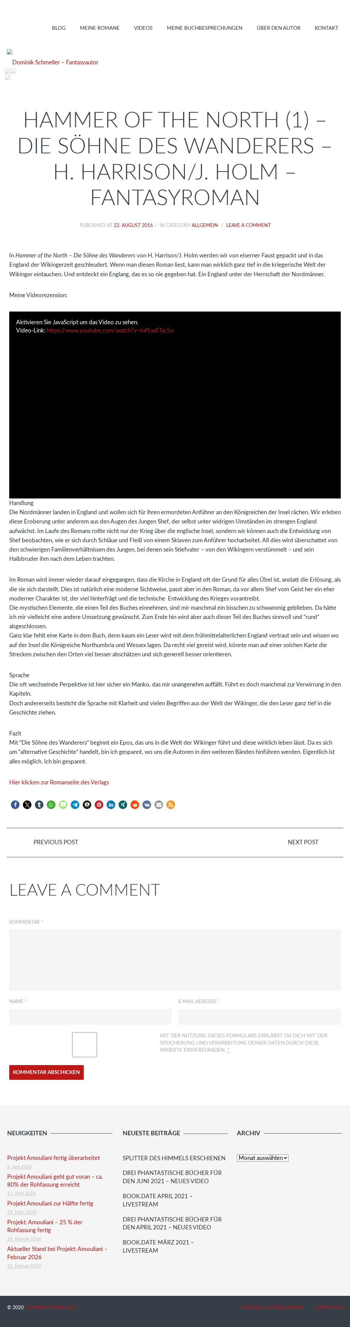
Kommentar (26, 922)
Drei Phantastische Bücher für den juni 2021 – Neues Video (172, 1177)
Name (18, 1001)
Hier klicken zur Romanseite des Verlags (59, 782)
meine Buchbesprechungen (204, 28)
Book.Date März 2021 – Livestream (158, 1247)
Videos (143, 28)
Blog (59, 28)
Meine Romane (100, 28)
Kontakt (326, 28)
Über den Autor (278, 28)
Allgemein (205, 225)
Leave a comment (248, 225)
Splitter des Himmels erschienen (174, 1158)
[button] (15, 804)
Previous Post (55, 842)
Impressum (329, 1307)
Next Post (304, 842)
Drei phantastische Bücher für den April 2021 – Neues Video (172, 1224)
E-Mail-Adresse (199, 1001)
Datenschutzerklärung (272, 1307)
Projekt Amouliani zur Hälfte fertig (50, 1203)
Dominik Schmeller (50, 1307)
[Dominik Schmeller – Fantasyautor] (52, 62)
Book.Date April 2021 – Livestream (158, 1200)
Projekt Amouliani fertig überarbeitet (53, 1158)
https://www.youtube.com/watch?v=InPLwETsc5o (110, 330)
